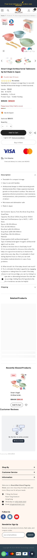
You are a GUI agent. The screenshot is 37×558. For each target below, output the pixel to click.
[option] (18, 35)
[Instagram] (9, 516)
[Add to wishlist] (30, 132)
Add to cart (14, 133)
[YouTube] (16, 516)
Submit (30, 535)
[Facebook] (3, 516)
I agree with (7, 138)
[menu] (2, 10)
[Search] (8, 10)
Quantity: (4, 122)
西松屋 (9, 89)
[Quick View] (25, 374)
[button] (30, 51)
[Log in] (29, 10)
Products (9, 15)
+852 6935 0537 (20, 502)
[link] (18, 352)
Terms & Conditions (18, 138)
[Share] (34, 132)
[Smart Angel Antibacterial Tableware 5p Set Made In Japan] (18, 381)
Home (2, 15)
